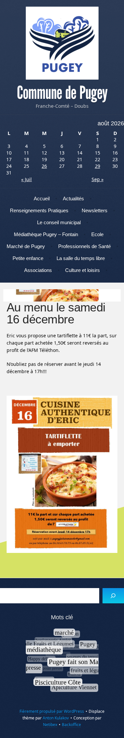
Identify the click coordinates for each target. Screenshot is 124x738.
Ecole (97, 234)
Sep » (97, 179)
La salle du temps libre (81, 258)
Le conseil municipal (59, 222)
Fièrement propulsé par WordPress (52, 711)
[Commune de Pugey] (62, 43)
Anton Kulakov (56, 718)
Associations (38, 270)
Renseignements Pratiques (39, 210)
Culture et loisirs (82, 270)
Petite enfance (28, 258)
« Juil (26, 179)
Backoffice (71, 724)
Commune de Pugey (62, 92)
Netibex (50, 724)
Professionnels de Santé (84, 246)
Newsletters (94, 210)
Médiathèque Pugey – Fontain (46, 234)
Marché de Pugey (26, 246)
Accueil (42, 198)
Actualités (73, 198)
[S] (113, 596)
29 (97, 166)
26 (44, 166)
